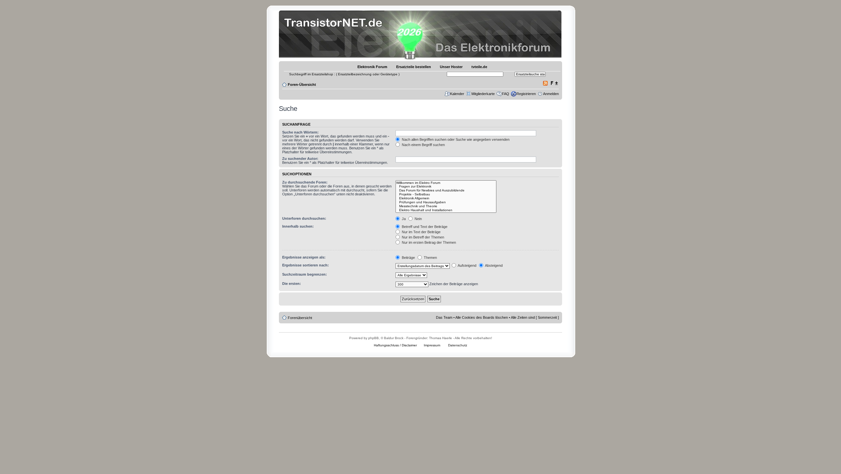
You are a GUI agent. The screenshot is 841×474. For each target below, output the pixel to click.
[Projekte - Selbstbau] (446, 194)
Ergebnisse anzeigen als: (304, 257)
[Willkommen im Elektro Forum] (446, 183)
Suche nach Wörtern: (300, 132)
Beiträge (408, 258)
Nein (418, 219)
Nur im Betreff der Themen (422, 237)
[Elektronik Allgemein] (446, 198)
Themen (430, 258)
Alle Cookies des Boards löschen (481, 317)
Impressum (432, 345)
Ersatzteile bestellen (413, 67)
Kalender (457, 94)
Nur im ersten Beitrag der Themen (428, 242)
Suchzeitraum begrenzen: (304, 274)
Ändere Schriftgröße (554, 83)
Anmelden (551, 94)
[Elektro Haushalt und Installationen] (446, 210)
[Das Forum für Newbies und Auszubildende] (446, 190)
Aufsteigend (466, 265)
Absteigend (493, 265)
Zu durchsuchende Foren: (305, 182)
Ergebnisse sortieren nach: (305, 265)
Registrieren (526, 94)
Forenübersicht (300, 318)
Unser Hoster (451, 67)
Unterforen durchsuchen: (304, 218)
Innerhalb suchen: (298, 226)
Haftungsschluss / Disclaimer (395, 345)
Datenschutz (457, 345)
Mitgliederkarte (483, 94)
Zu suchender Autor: (300, 159)
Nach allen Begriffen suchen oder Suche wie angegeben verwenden (455, 139)
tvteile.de (479, 67)
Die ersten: (291, 284)
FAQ (505, 94)
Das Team (444, 317)
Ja (403, 219)
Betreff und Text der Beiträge (424, 227)
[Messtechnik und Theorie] (446, 206)
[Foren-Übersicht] (335, 34)
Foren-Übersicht (302, 85)
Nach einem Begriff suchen (423, 145)
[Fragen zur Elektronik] (446, 186)
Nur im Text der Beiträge (421, 232)
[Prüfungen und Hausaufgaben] (446, 202)
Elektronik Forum (372, 67)
